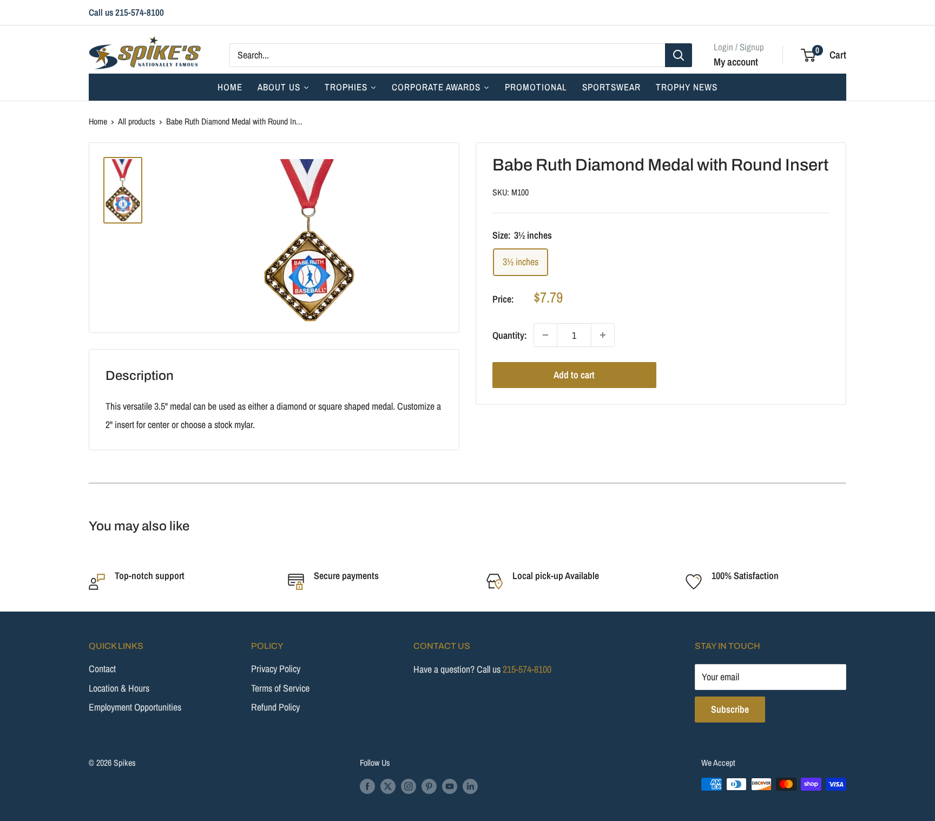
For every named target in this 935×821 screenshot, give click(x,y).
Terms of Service (280, 688)
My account (736, 61)
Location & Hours (119, 688)
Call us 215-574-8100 (126, 12)
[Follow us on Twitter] (388, 786)
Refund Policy (275, 707)
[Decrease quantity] (545, 335)
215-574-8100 (527, 669)
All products (136, 121)
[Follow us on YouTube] (449, 786)
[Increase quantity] (602, 335)
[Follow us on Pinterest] (429, 786)
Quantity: (509, 334)
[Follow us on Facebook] (367, 786)
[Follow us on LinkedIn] (470, 786)
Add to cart (574, 375)
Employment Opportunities (135, 707)
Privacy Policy (275, 668)
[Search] (678, 55)
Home (98, 121)
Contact (102, 668)
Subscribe (730, 709)
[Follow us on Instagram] (408, 786)
